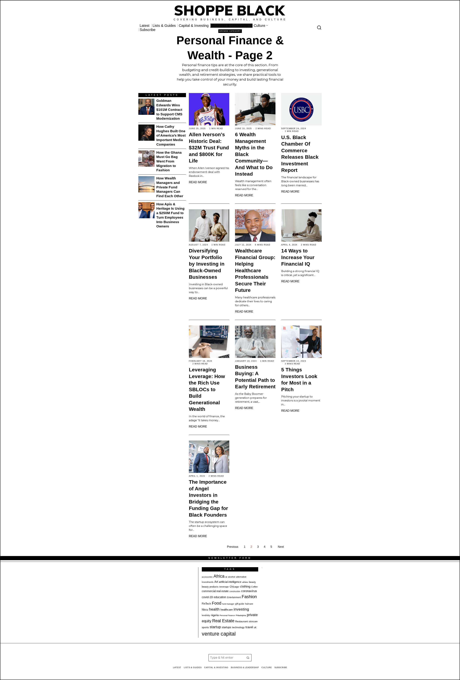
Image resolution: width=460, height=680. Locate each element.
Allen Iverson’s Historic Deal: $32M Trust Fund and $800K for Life (209, 148)
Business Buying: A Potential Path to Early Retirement (255, 377)
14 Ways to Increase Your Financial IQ (297, 257)
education (220, 597)
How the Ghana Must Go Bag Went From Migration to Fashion (169, 161)
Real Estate (223, 620)
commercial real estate (215, 591)
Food (216, 603)
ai (226, 576)
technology (238, 627)
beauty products (210, 586)
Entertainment (234, 597)
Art (216, 581)
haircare (249, 604)
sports (205, 627)
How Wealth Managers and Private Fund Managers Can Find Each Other (169, 187)
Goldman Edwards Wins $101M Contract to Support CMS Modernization (169, 109)
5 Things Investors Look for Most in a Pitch (299, 379)
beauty (252, 582)
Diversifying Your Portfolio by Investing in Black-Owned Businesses (206, 264)
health (214, 609)
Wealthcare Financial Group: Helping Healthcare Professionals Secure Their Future (255, 270)
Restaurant (241, 621)
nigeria (215, 615)
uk (255, 627)
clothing (245, 586)
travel (249, 627)
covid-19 (207, 597)
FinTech (206, 603)
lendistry (206, 615)
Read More (198, 182)
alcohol (231, 577)
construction (234, 591)
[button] (248, 657)
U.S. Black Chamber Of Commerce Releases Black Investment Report (300, 154)
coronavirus (249, 591)
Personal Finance (227, 615)
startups (226, 627)
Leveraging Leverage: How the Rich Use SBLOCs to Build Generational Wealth (207, 389)
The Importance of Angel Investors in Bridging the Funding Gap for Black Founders (208, 498)
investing (241, 609)
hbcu (205, 609)
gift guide (239, 604)
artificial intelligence (230, 581)
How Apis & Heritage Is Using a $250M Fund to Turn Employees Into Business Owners (170, 215)
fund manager (228, 604)
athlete (245, 582)
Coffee (254, 587)
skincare (253, 621)
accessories (207, 577)
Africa (218, 576)
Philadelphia (241, 615)
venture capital (219, 634)
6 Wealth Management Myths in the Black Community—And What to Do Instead (254, 154)
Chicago (234, 586)
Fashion (249, 596)
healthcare (226, 609)
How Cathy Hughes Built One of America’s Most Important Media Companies (171, 135)
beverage (224, 587)
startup (215, 627)
